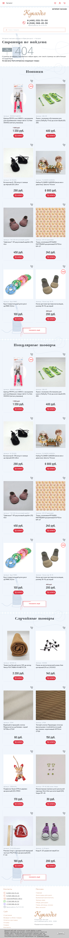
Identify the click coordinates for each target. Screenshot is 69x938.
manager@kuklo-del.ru (14, 898)
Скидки (6, 925)
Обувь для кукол (42, 902)
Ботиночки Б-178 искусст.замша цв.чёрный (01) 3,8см (16, 183)
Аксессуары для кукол (44, 895)
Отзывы (6, 922)
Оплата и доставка (11, 920)
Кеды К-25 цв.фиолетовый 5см (47, 851)
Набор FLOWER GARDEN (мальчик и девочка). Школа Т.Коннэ (49, 183)
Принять (61, 933)
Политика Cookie (43, 936)
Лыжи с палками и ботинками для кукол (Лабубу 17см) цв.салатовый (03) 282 (50, 121)
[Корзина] (64, 3)
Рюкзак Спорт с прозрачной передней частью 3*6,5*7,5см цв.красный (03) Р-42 (18, 853)
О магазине (8, 915)
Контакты (7, 927)
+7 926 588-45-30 (12, 901)
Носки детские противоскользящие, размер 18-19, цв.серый (49, 305)
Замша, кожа (40, 900)
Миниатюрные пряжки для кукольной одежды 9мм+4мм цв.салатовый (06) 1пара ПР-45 (50, 791)
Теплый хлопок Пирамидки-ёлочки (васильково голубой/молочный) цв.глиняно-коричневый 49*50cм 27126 (49, 728)
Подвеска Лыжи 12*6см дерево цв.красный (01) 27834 (15, 790)
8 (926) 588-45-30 (37, 23)
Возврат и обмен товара (12, 918)
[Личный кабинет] (59, 3)
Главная (39, 893)
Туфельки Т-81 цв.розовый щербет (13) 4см (18, 243)
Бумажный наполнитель (45, 898)
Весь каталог (41, 907)
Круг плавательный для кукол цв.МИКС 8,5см (15, 305)
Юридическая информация (43, 924)
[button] (34, 330)
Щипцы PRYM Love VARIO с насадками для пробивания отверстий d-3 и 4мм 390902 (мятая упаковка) (18, 121)
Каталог (9, 3)
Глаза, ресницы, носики (44, 905)
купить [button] (20, 135)
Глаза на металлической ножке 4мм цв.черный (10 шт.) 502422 (49, 666)
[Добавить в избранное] (31, 80)
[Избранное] (55, 3)
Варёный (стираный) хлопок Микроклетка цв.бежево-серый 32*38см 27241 (16, 727)
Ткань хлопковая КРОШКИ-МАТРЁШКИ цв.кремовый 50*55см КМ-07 (48, 244)
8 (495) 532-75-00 (37, 20)
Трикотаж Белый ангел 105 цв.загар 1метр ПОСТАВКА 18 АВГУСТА (17, 666)
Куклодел (45, 13)
